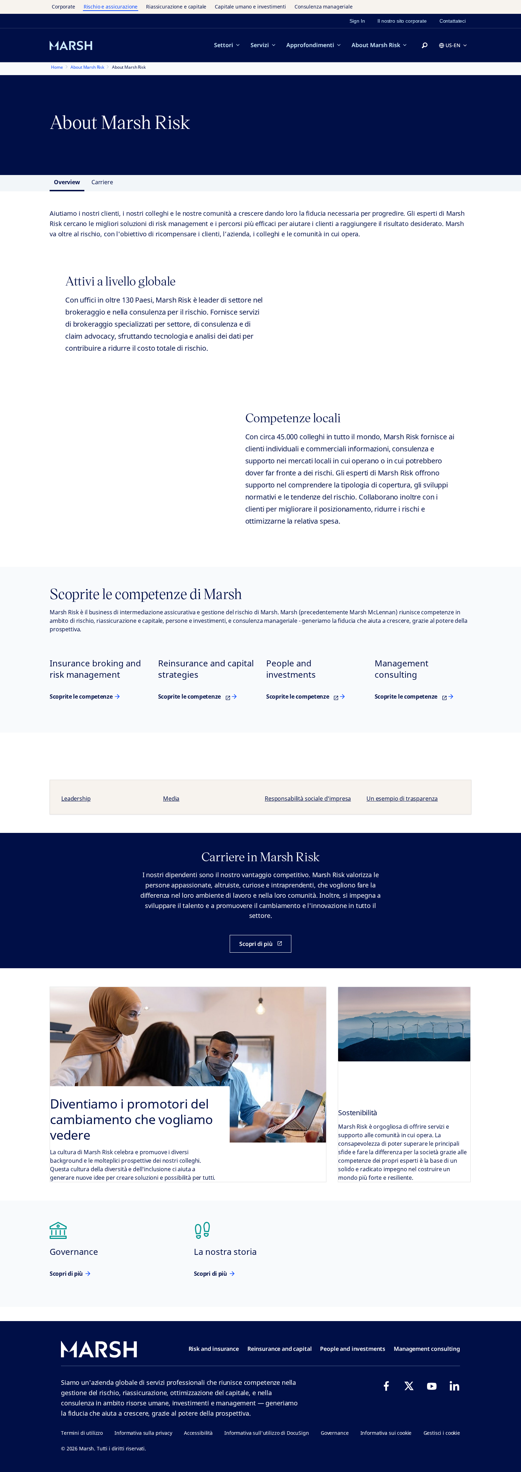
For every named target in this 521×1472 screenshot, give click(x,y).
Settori (223, 45)
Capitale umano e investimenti (250, 6)
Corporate (63, 6)
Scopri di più (66, 1274)
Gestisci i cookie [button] (442, 1432)
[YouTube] (431, 1385)
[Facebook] (386, 1385)
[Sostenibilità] (404, 1024)
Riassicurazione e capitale (176, 6)
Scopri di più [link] (255, 944)
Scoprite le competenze (81, 696)
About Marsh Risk (376, 45)
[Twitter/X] (409, 1385)
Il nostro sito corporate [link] (401, 21)
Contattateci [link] (452, 21)
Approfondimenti (310, 45)
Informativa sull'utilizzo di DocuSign (266, 1432)
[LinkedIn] (454, 1385)
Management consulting (427, 1349)
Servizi (260, 45)
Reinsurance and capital (279, 1349)
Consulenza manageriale (324, 6)
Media (171, 798)
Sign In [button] (357, 21)
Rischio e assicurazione (111, 6)
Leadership (76, 798)
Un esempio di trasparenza (402, 798)
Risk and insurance (214, 1349)
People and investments (352, 1349)
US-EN (453, 45)
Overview (67, 182)
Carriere (102, 182)
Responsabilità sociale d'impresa (308, 798)
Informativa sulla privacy (143, 1432)
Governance (335, 1432)
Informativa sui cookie (386, 1432)
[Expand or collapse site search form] (425, 46)
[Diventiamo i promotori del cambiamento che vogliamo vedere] (188, 1084)
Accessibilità (198, 1432)
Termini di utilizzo (82, 1432)
